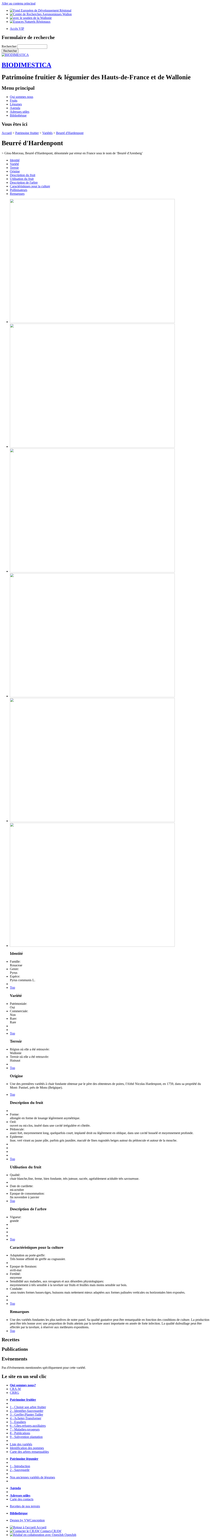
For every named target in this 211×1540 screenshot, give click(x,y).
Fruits (13, 100)
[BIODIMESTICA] (15, 55)
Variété (14, 164)
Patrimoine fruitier (27, 133)
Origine (15, 171)
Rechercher (9, 46)
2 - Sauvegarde (19, 1470)
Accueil (7, 133)
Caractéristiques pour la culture (30, 186)
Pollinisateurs (18, 190)
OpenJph (70, 1534)
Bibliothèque (18, 115)
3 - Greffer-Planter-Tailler (26, 1414)
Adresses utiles (19, 111)
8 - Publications (20, 1433)
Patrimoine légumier (24, 1458)
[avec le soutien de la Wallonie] (31, 18)
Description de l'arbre (24, 182)
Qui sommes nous (21, 97)
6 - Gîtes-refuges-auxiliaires (28, 1425)
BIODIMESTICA (26, 65)
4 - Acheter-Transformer (25, 1418)
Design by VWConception (27, 1520)
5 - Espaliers (18, 1422)
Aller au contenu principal (18, 3)
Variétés (47, 133)
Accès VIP (17, 28)
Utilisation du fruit (22, 179)
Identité (15, 160)
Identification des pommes (27, 1448)
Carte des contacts (21, 1499)
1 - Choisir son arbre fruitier (28, 1407)
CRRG (14, 1392)
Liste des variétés (21, 1444)
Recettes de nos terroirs (25, 1506)
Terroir (14, 167)
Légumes (16, 104)
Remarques (17, 193)
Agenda (15, 108)
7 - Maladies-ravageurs (25, 1429)
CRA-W (15, 1389)
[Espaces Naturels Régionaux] (30, 21)
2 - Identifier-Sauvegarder (26, 1411)
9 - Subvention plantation (26, 1437)
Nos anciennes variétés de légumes (32, 1477)
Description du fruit (22, 175)
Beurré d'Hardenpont (69, 133)
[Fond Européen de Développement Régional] (40, 10)
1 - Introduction (20, 1466)
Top (12, 987)
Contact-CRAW (50, 1531)
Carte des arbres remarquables (29, 1451)
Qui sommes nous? (23, 1385)
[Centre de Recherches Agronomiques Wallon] (41, 14)
